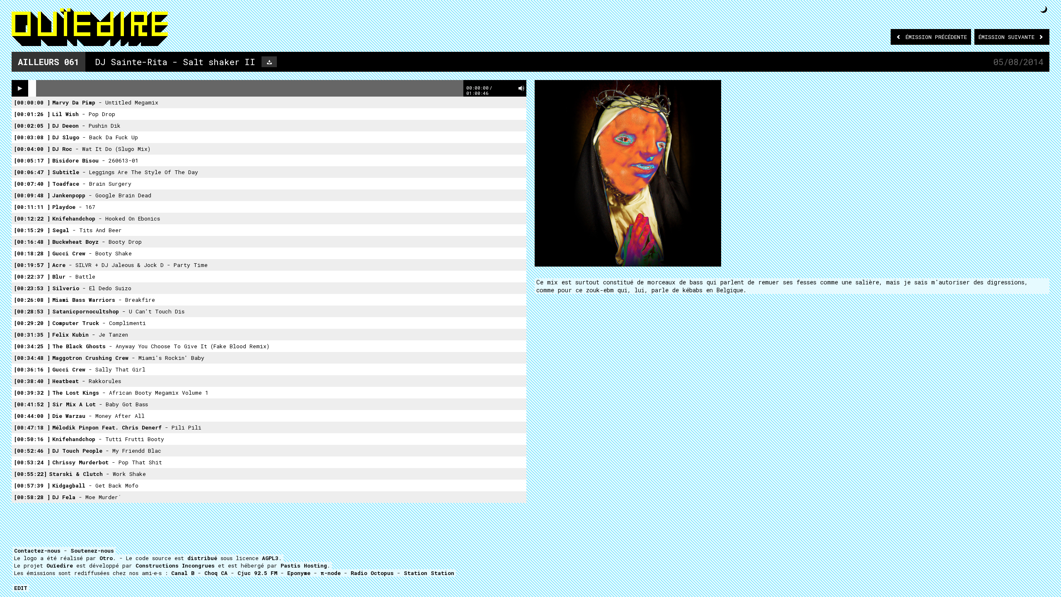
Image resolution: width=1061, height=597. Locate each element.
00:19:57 (32, 265)
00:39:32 (32, 392)
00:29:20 (32, 323)
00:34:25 (32, 346)
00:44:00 (32, 416)
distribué (202, 558)
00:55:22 (30, 474)
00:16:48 (32, 241)
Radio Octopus (372, 573)
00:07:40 (32, 183)
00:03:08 (32, 137)
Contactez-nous (37, 550)
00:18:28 (32, 253)
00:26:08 (32, 299)
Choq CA (216, 573)
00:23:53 (32, 288)
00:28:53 (32, 311)
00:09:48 (32, 195)
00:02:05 (32, 125)
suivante (1008, 37)
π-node (330, 573)
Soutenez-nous (92, 550)
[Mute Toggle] (521, 88)
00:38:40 (32, 381)
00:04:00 (32, 149)
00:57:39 (32, 485)
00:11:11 (32, 207)
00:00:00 (32, 102)
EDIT (20, 588)
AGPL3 (270, 558)
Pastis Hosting (304, 565)
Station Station (429, 573)
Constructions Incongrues (175, 565)
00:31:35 (32, 334)
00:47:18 (32, 427)
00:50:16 (32, 439)
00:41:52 (32, 404)
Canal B (182, 573)
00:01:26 (32, 114)
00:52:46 (32, 450)
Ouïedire (59, 565)
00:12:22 (32, 218)
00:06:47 (32, 172)
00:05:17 (32, 160)
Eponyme (298, 573)
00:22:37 (32, 276)
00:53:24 (32, 462)
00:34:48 (32, 358)
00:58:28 (32, 497)
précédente (936, 37)
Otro (106, 558)
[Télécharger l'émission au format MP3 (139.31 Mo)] (269, 61)
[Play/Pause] (20, 88)
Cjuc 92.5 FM (257, 573)
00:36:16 (32, 369)
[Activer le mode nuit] (1043, 9)
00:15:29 (32, 230)
